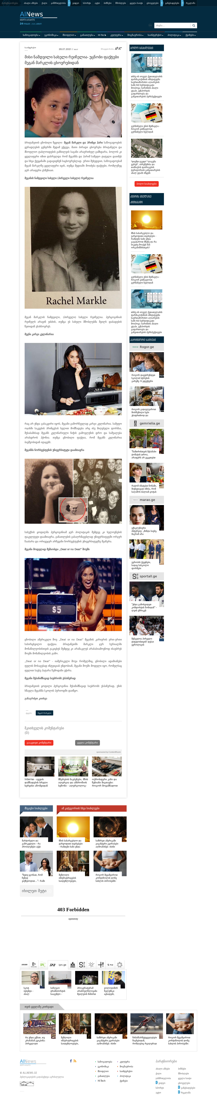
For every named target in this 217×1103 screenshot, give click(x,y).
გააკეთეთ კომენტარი (39, 742)
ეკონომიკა (50, 35)
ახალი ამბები (31, 3)
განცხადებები (172, 3)
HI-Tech (102, 35)
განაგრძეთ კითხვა (36, 698)
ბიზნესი (108, 3)
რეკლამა (190, 3)
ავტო (97, 3)
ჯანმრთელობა (58, 3)
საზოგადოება (30, 35)
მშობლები (120, 3)
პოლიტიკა (174, 35)
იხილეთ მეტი (35, 890)
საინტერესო (155, 35)
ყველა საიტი (136, 3)
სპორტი (87, 3)
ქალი (44, 3)
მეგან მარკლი (44, 713)
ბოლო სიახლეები (147, 184)
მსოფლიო (68, 35)
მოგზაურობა (134, 35)
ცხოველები (153, 3)
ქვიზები (190, 35)
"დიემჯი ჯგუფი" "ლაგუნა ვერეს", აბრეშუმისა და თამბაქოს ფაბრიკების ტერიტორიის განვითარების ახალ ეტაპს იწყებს (145, 167)
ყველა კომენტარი (87, 742)
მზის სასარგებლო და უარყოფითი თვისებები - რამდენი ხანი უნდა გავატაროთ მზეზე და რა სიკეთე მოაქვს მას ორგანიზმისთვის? (144, 240)
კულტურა (115, 35)
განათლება (86, 35)
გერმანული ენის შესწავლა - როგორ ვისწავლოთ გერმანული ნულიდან (145, 129)
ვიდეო (75, 3)
